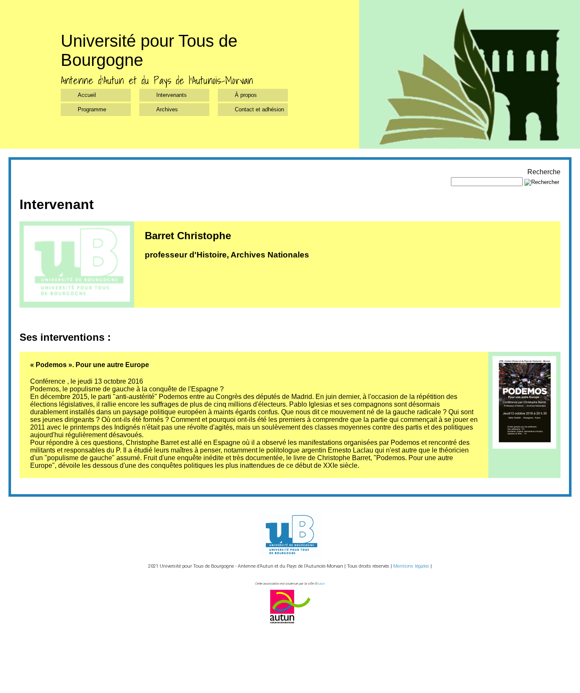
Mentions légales (411, 566)
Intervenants (171, 95)
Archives (167, 109)
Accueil (87, 95)
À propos (246, 95)
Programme (92, 109)
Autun (321, 584)
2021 (153, 566)
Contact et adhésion (259, 109)
